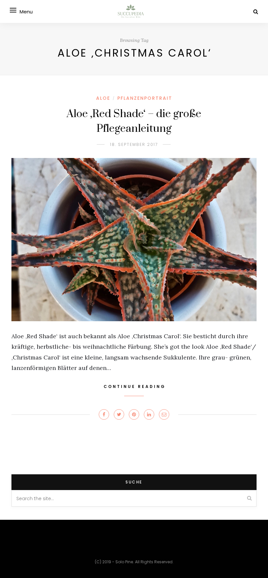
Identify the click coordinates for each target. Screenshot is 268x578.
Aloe (103, 98)
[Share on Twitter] (119, 414)
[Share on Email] (164, 414)
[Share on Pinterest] (134, 414)
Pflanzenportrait (144, 98)
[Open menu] (13, 10)
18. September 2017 (134, 144)
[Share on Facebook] (104, 414)
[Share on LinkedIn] (149, 414)
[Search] (255, 11)
